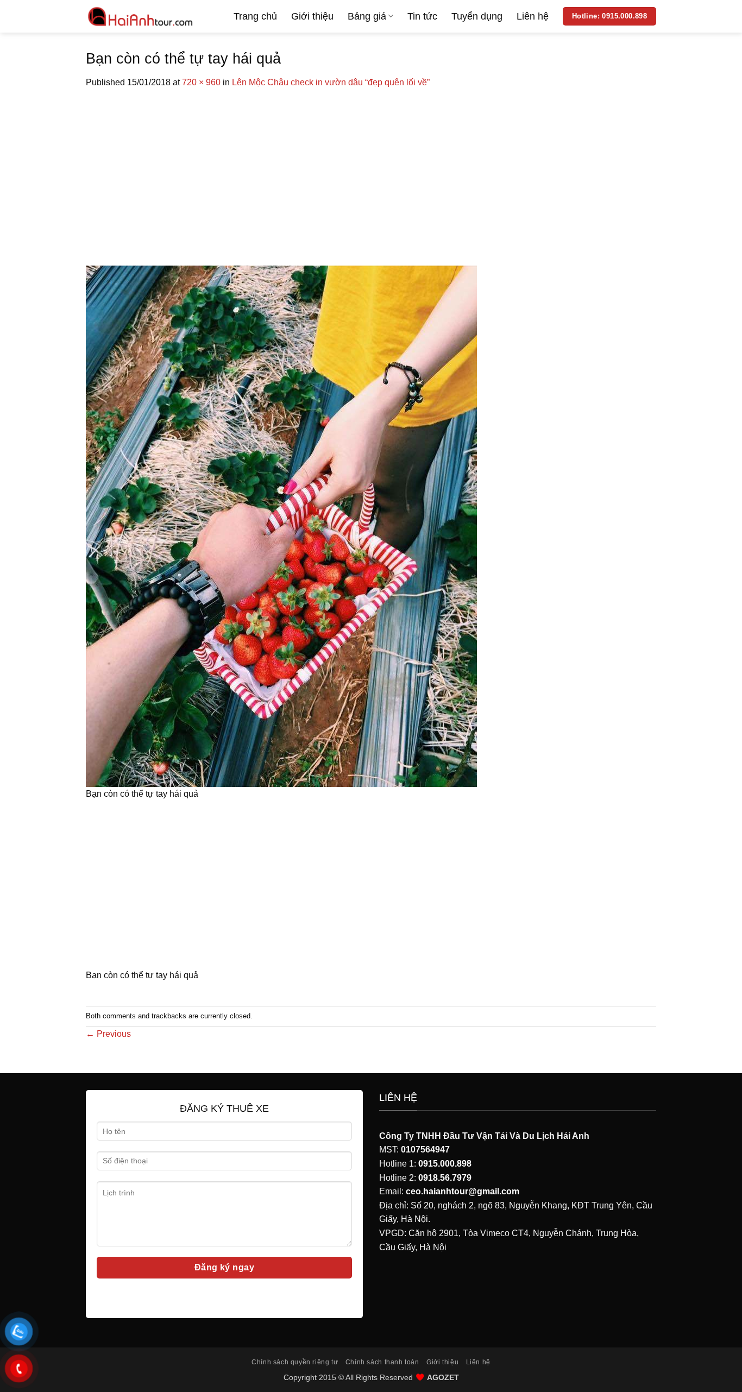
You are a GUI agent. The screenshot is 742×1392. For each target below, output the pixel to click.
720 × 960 (201, 82)
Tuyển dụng (476, 16)
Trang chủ (255, 16)
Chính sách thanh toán (382, 1362)
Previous (108, 1033)
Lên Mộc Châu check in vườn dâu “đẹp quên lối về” (331, 82)
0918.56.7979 (444, 1177)
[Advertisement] (371, 171)
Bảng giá (367, 16)
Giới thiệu (312, 16)
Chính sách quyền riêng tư (294, 1362)
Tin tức (422, 16)
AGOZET (443, 1377)
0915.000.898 (444, 1163)
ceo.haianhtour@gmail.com (462, 1191)
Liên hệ (533, 16)
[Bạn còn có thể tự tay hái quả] (281, 525)
